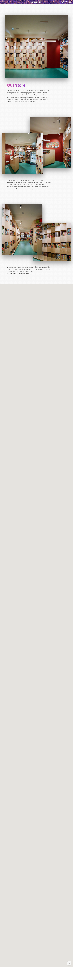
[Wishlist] (66, 2)
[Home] (36, 2)
